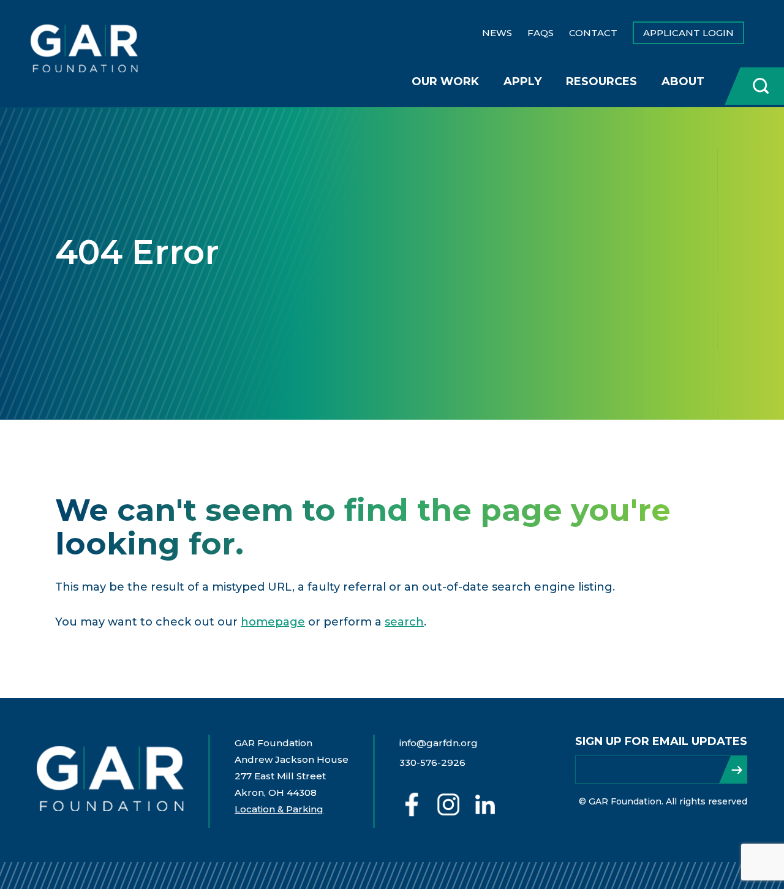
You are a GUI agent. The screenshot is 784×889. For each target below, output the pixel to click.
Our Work (445, 81)
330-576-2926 (432, 762)
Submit (733, 769)
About (683, 81)
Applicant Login (688, 33)
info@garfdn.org (438, 743)
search (404, 622)
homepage (273, 622)
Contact (593, 33)
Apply (522, 81)
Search (753, 86)
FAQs (540, 33)
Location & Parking (279, 809)
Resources (601, 81)
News (497, 33)
